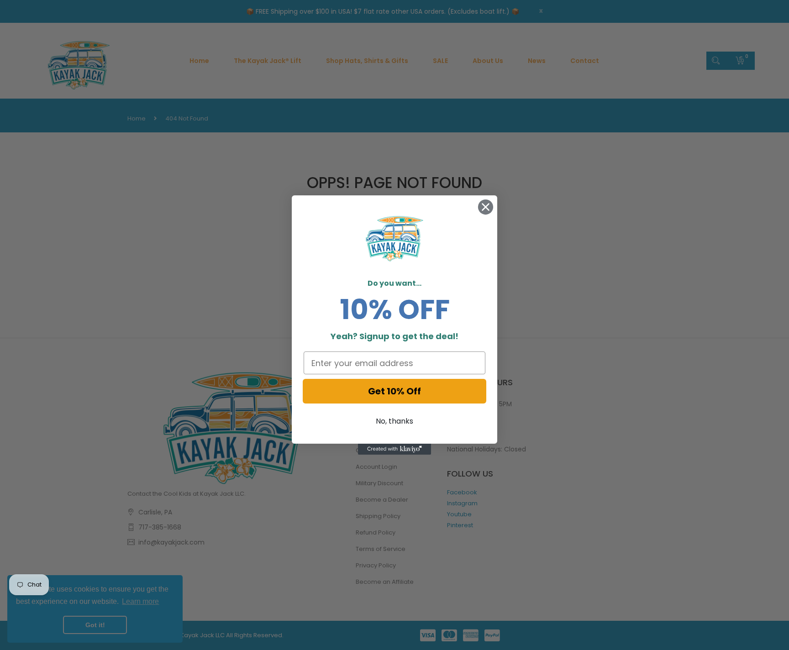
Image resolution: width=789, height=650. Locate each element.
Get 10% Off (394, 391)
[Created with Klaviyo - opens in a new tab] (394, 449)
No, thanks (394, 421)
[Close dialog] (486, 207)
